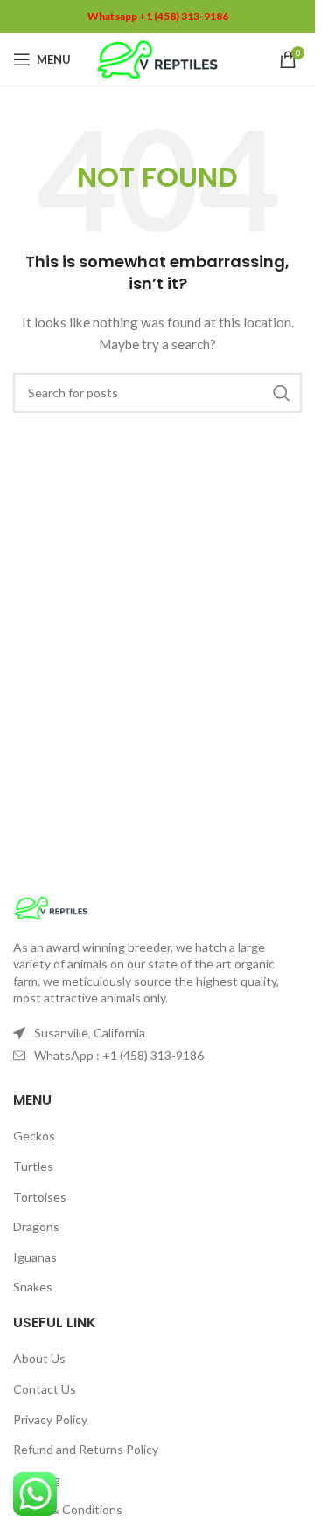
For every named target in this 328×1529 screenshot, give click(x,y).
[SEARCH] (282, 393)
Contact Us (44, 1388)
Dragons (36, 1226)
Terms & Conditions (67, 1509)
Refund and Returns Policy (85, 1449)
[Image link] (51, 906)
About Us (39, 1358)
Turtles (33, 1166)
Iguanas (35, 1257)
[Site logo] (157, 58)
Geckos (34, 1135)
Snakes (32, 1286)
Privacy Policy (50, 1419)
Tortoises (39, 1196)
